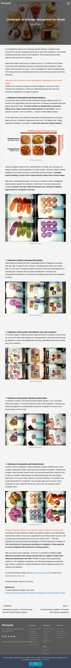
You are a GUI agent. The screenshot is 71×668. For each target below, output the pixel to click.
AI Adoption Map (34, 644)
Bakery (45, 638)
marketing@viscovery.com (15, 576)
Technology (46, 650)
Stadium (45, 633)
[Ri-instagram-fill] (11, 636)
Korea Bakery (33, 642)
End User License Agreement (62, 636)
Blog (44, 652)
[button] (68, 3)
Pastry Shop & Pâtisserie (47, 641)
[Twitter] (9, 636)
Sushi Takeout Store (35, 635)
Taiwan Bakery (33, 637)
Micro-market (47, 631)
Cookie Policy (61, 631)
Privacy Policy (61, 629)
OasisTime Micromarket (33, 632)
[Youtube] (14, 636)
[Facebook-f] (3, 636)
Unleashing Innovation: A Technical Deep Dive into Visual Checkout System (17, 609)
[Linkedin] (6, 636)
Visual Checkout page (41, 573)
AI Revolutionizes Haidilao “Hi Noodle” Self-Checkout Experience (55, 609)
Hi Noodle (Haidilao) (35, 629)
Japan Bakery (33, 639)
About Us (45, 654)
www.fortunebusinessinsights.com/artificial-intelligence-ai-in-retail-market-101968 (35, 593)
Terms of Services (62, 633)
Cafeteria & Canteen (49, 629)
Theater (45, 635)
